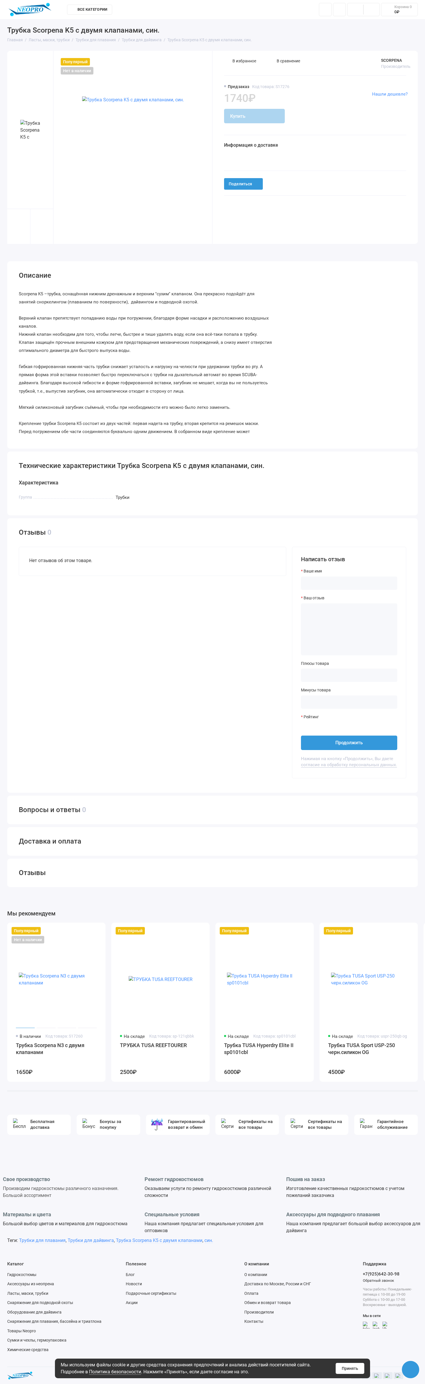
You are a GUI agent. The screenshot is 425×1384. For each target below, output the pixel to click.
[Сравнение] (355, 9)
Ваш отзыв (314, 598)
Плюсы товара (315, 663)
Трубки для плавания (42, 1240)
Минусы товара (316, 690)
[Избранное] (371, 9)
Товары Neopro (21, 1331)
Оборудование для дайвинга (34, 1312)
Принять (350, 1368)
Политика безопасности (115, 1371)
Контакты (288, 11)
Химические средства (28, 1349)
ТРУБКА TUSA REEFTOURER (153, 1045)
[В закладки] (97, 931)
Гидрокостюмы (21, 1274)
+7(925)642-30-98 (381, 1274)
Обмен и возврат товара (267, 1302)
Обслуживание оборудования (238, 11)
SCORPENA (391, 60)
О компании (255, 1274)
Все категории (92, 9)
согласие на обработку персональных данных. (349, 764)
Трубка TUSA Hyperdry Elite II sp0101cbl (258, 1048)
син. (208, 1240)
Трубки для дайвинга (91, 1240)
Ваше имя (313, 571)
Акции (132, 1302)
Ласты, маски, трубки (27, 1293)
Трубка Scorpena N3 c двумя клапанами (50, 1048)
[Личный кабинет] (339, 9)
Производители (259, 1312)
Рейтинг (311, 717)
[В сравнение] (87, 931)
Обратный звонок (378, 1280)
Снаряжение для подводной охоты (40, 1302)
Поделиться (240, 184)
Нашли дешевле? (390, 94)
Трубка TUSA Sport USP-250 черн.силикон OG (361, 1048)
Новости (134, 1284)
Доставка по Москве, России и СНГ (277, 1284)
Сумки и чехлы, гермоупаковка (36, 1340)
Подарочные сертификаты (151, 1293)
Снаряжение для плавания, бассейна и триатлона (54, 1321)
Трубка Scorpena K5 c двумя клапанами (159, 1240)
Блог (130, 1274)
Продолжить (349, 742)
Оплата (251, 1293)
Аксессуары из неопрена (30, 1284)
